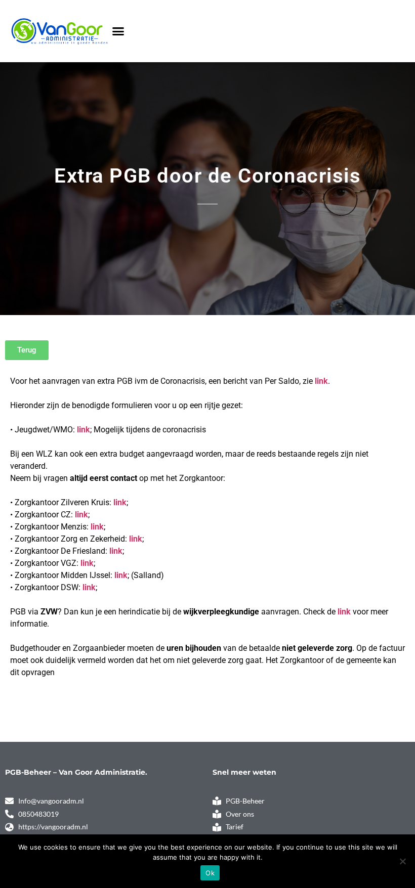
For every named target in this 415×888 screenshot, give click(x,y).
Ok (210, 873)
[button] (118, 31)
